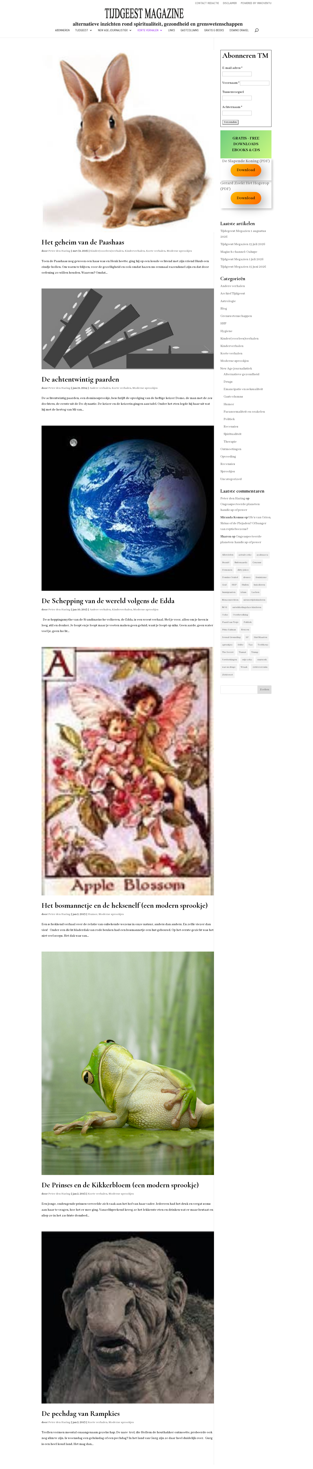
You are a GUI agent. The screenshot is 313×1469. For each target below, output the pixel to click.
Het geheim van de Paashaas (83, 242)
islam (243, 592)
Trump (254, 652)
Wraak (244, 667)
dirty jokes (243, 569)
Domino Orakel (239, 30)
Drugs (228, 382)
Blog (223, 309)
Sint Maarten (260, 637)
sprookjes (227, 644)
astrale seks (244, 554)
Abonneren (62, 30)
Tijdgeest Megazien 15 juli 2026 (242, 244)
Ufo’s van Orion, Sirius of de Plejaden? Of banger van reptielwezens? (245, 523)
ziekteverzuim (260, 667)
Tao (250, 644)
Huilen (245, 584)
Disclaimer (230, 3)
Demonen (227, 569)
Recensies (231, 427)
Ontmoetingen (230, 449)
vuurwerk (262, 659)
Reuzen (245, 629)
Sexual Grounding (231, 637)
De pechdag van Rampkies (81, 1413)
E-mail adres (232, 68)
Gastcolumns (190, 30)
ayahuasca (262, 554)
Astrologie (228, 301)
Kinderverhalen (135, 251)
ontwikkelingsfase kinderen (246, 607)
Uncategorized (231, 479)
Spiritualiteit (232, 434)
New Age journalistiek (113, 30)
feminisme (261, 577)
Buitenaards (240, 562)
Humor (92, 914)
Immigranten (228, 592)
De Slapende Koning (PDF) (246, 161)
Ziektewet (227, 674)
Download (246, 170)
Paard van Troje (230, 622)
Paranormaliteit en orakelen (244, 412)
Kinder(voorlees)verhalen (106, 251)
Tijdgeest (81, 30)
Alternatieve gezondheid (241, 374)
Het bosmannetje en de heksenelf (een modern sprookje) (125, 905)
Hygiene (226, 331)
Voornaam (230, 83)
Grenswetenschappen (236, 316)
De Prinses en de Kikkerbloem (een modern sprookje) (120, 1185)
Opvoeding (228, 457)
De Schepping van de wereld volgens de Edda (108, 600)
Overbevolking (240, 614)
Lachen (255, 592)
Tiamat (242, 652)
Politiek (229, 419)
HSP (223, 323)
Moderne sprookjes (179, 251)
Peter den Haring (59, 251)
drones (247, 577)
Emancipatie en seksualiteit (243, 389)
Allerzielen (227, 554)
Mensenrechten (230, 599)
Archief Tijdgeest (232, 294)
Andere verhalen (100, 388)
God (224, 584)
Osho (225, 614)
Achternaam (232, 107)
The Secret (228, 652)
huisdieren (259, 584)
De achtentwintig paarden (80, 379)
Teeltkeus (263, 644)
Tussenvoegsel (233, 92)
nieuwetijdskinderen (254, 599)
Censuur (257, 562)
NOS (224, 607)
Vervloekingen (229, 659)
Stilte (240, 644)
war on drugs (228, 667)
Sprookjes (227, 471)
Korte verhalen (148, 30)
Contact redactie (207, 3)
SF (247, 637)
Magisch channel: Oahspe (238, 252)
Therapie (230, 442)
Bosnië (225, 562)
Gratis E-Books (214, 30)
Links (171, 30)
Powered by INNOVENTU (256, 3)
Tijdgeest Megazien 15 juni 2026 (243, 267)
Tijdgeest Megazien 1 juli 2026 (241, 259)
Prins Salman (229, 629)
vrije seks (247, 659)
